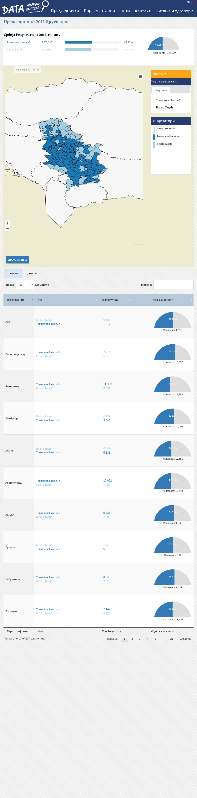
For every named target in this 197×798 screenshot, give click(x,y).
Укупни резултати (165, 81)
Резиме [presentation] (13, 273)
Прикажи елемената (26, 284)
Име (40, 300)
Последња (111, 638)
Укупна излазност (163, 300)
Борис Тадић (164, 107)
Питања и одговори (174, 10)
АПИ (126, 10)
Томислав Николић (168, 100)
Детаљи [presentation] (33, 273)
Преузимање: (17, 259)
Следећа (185, 638)
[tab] (161, 90)
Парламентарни (100, 10)
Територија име (15, 300)
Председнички (65, 10)
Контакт (143, 10)
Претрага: (145, 284)
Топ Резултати (110, 300)
